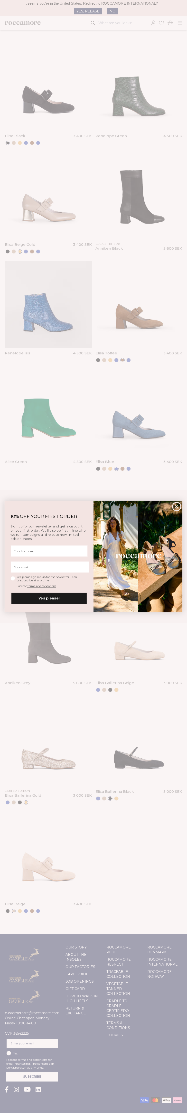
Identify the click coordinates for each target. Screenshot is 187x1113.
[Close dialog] (177, 507)
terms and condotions (41, 586)
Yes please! (49, 598)
